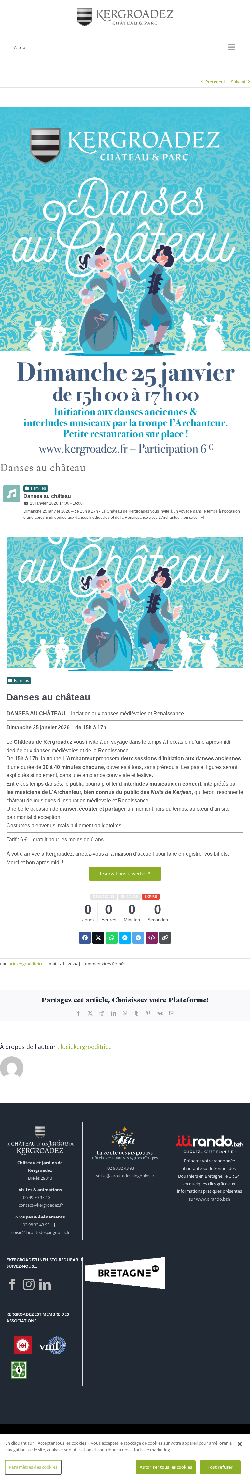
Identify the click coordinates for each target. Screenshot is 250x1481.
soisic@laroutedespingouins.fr (40, 1232)
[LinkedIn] (45, 1284)
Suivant (238, 82)
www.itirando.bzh (213, 1199)
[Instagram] (29, 1284)
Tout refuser (220, 1467)
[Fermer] (239, 1444)
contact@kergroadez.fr (41, 1205)
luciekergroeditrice (25, 964)
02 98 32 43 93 (36, 1225)
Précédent (215, 82)
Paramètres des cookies (33, 1467)
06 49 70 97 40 (37, 1197)
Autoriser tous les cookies (166, 1467)
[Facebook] (12, 1284)
